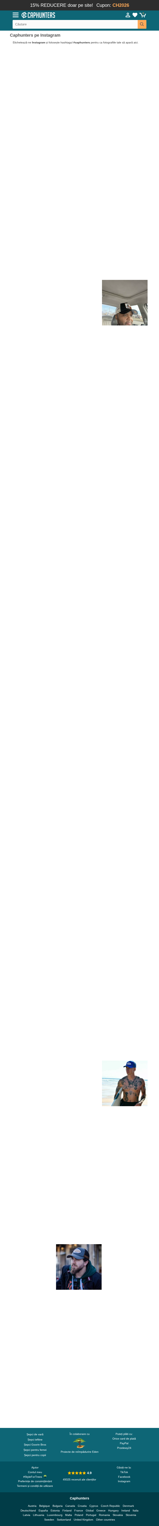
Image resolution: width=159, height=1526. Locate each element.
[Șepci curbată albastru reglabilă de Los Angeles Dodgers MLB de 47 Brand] (125, 1359)
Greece (100, 1510)
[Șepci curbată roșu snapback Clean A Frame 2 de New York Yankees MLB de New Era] (79, 670)
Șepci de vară (35, 1434)
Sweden (49, 1519)
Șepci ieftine (35, 1439)
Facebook (124, 1476)
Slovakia (118, 1515)
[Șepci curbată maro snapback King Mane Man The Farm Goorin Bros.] (79, 119)
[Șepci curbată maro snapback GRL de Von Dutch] (79, 1405)
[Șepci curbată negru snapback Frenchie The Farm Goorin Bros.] (79, 211)
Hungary (113, 1510)
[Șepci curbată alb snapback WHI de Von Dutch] (33, 1175)
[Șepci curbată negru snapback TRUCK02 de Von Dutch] (125, 899)
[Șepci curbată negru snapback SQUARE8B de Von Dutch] (125, 578)
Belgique (44, 1505)
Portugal (91, 1515)
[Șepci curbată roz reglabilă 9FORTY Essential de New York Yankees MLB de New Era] (33, 440)
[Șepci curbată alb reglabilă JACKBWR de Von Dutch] (33, 945)
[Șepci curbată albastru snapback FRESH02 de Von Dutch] (125, 1083)
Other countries (105, 1519)
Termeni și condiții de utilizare (35, 1485)
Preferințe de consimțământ (35, 1481)
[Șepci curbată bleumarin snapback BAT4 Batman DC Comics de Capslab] (79, 1313)
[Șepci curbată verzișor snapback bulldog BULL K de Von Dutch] (79, 440)
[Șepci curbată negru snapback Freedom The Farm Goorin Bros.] (33, 256)
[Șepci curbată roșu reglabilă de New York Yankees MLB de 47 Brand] (33, 1221)
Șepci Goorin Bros (35, 1444)
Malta (68, 1515)
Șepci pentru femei (35, 1449)
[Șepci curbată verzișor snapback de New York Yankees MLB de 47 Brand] (79, 808)
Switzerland (64, 1519)
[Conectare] (127, 14)
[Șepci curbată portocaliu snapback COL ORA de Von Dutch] (79, 1037)
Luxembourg (54, 1515)
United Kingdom (83, 1519)
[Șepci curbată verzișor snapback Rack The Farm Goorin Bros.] (125, 211)
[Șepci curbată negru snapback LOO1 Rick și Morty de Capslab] (125, 1221)
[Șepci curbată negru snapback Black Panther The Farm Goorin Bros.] (125, 73)
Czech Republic (110, 1505)
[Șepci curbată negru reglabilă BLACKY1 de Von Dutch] (33, 1129)
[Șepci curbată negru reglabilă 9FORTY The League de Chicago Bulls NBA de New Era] (125, 1313)
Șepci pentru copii (35, 1455)
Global (90, 1510)
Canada (70, 1505)
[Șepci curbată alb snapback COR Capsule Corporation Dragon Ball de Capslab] (33, 302)
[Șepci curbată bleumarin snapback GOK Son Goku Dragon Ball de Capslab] (33, 1405)
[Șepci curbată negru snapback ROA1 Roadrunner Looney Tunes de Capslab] (125, 762)
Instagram (124, 1481)
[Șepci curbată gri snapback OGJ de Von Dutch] (79, 1267)
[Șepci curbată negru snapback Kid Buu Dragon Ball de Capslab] (33, 532)
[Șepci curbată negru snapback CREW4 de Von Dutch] (33, 165)
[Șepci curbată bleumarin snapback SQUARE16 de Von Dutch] (79, 1083)
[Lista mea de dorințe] (134, 14)
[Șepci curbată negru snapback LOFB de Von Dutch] (79, 348)
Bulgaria (58, 1505)
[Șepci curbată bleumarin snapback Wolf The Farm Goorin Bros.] (125, 256)
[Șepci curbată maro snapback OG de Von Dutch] (33, 1037)
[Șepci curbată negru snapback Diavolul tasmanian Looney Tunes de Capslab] (125, 991)
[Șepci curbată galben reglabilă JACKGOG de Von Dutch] (125, 1267)
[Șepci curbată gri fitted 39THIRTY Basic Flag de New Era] (79, 394)
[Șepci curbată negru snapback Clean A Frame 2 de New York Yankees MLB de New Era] (33, 578)
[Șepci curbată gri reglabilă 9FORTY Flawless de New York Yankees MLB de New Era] (33, 991)
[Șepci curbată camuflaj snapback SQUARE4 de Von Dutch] (125, 532)
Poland (79, 1515)
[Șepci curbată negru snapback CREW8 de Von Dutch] (125, 1405)
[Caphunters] (50, 14)
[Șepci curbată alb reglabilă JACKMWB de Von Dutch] (33, 853)
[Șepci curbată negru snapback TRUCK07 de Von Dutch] (79, 165)
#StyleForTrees (33, 1476)
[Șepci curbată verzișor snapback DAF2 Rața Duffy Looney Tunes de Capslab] (33, 486)
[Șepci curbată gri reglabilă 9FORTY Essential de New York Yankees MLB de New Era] (79, 762)
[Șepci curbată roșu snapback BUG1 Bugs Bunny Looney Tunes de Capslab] (79, 1175)
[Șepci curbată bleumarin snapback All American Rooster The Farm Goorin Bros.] (125, 119)
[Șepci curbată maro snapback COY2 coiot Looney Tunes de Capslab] (125, 486)
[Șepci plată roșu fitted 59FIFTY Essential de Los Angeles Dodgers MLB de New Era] (125, 165)
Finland (67, 1510)
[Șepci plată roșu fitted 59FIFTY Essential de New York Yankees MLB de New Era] (79, 73)
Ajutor (35, 1467)
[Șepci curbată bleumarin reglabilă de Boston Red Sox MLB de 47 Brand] (79, 991)
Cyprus (93, 1505)
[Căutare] (142, 24)
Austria (32, 1505)
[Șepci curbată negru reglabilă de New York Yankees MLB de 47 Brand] (79, 945)
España (43, 1510)
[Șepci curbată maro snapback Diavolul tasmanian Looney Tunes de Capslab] (125, 394)
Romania (104, 1515)
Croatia (82, 1505)
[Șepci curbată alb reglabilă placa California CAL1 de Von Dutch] (33, 1359)
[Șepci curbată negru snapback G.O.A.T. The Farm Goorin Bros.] (125, 302)
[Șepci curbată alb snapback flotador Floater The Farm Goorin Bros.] (33, 394)
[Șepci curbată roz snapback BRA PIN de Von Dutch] (79, 486)
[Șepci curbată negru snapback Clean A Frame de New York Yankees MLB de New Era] (33, 211)
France (78, 1510)
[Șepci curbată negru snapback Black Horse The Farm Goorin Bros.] (125, 440)
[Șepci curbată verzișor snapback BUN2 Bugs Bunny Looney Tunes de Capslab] (79, 899)
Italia (135, 1510)
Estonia (55, 1510)
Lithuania (38, 1515)
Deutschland (28, 1510)
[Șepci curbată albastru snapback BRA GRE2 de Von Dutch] (125, 1129)
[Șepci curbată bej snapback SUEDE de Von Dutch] (33, 899)
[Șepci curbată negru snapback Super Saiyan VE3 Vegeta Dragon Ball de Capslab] (79, 532)
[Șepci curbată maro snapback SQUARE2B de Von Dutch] (79, 256)
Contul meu (35, 1472)
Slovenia (131, 1515)
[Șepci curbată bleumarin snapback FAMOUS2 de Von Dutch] (125, 945)
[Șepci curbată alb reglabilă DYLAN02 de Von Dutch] (125, 1175)
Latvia (26, 1515)
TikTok (124, 1472)
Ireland (125, 1510)
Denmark (128, 1505)
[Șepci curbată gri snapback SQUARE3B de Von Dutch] (33, 119)
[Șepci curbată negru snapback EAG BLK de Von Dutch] (125, 808)
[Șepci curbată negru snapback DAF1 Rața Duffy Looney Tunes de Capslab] (33, 716)
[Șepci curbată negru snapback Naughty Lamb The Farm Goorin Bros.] (79, 302)
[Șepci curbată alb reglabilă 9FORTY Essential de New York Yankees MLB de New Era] (33, 762)
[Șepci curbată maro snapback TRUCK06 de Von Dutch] (33, 1267)
